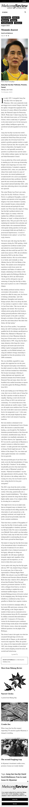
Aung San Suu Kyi (13, 774)
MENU (5, 12)
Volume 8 (18, 23)
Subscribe (15, 799)
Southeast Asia (7, 23)
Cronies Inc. (6, 724)
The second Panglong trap (11, 759)
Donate (15, 803)
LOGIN (24, 1)
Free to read (6, 17)
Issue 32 (16, 17)
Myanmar (5, 20)
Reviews (13, 20)
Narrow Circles (7, 693)
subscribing (15, 794)
